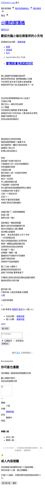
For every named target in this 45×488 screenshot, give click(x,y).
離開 (14, 483)
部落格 (9, 50)
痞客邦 (15, 309)
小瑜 (3, 295)
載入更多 (5, 328)
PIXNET (11, 448)
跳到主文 (5, 30)
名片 (8, 53)
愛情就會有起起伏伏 (19, 63)
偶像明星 (22, 42)
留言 (20, 309)
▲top (3, 324)
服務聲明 (27, 450)
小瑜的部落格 (13, 23)
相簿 (8, 47)
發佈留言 (5, 344)
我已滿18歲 (6, 483)
